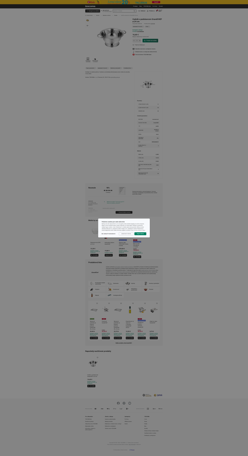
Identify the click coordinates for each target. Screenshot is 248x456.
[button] (108, 233)
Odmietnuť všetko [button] (126, 233)
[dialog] (124, 228)
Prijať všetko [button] (140, 233)
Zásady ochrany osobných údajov (137, 230)
